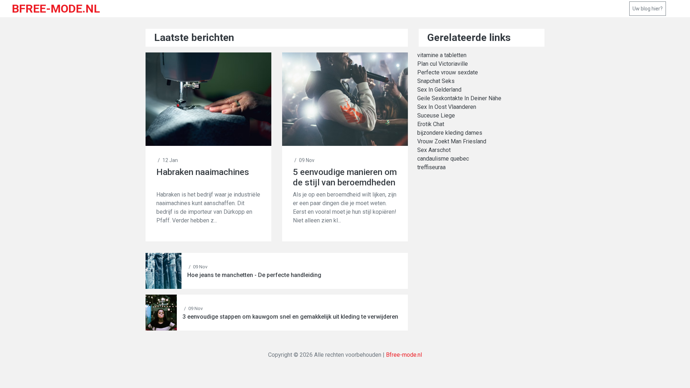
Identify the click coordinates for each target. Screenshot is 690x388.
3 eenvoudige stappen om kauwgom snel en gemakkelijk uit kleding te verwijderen (290, 316)
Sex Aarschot (434, 150)
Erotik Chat (430, 124)
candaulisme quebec (443, 158)
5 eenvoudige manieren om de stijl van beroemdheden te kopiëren (345, 177)
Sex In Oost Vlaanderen (446, 106)
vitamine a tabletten (441, 55)
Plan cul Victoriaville (442, 63)
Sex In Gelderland (439, 89)
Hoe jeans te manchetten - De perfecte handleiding (254, 275)
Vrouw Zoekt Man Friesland (451, 141)
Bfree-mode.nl (404, 354)
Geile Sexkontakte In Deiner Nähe (459, 98)
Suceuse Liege (436, 115)
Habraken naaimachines (202, 172)
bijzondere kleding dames (449, 132)
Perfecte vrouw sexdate (447, 72)
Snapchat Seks (436, 81)
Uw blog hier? (647, 8)
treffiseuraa (431, 167)
